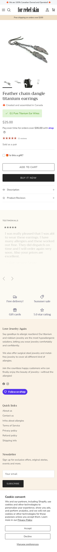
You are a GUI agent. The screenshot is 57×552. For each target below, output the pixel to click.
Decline (28, 536)
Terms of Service (11, 425)
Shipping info (10, 440)
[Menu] (3, 9)
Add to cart (28, 167)
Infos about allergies (13, 420)
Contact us (8, 415)
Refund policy (10, 435)
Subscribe (13, 483)
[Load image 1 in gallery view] (28, 48)
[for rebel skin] (29, 9)
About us (7, 410)
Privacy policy (10, 430)
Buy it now (28, 177)
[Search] (10, 9)
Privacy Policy (25, 520)
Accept (28, 528)
